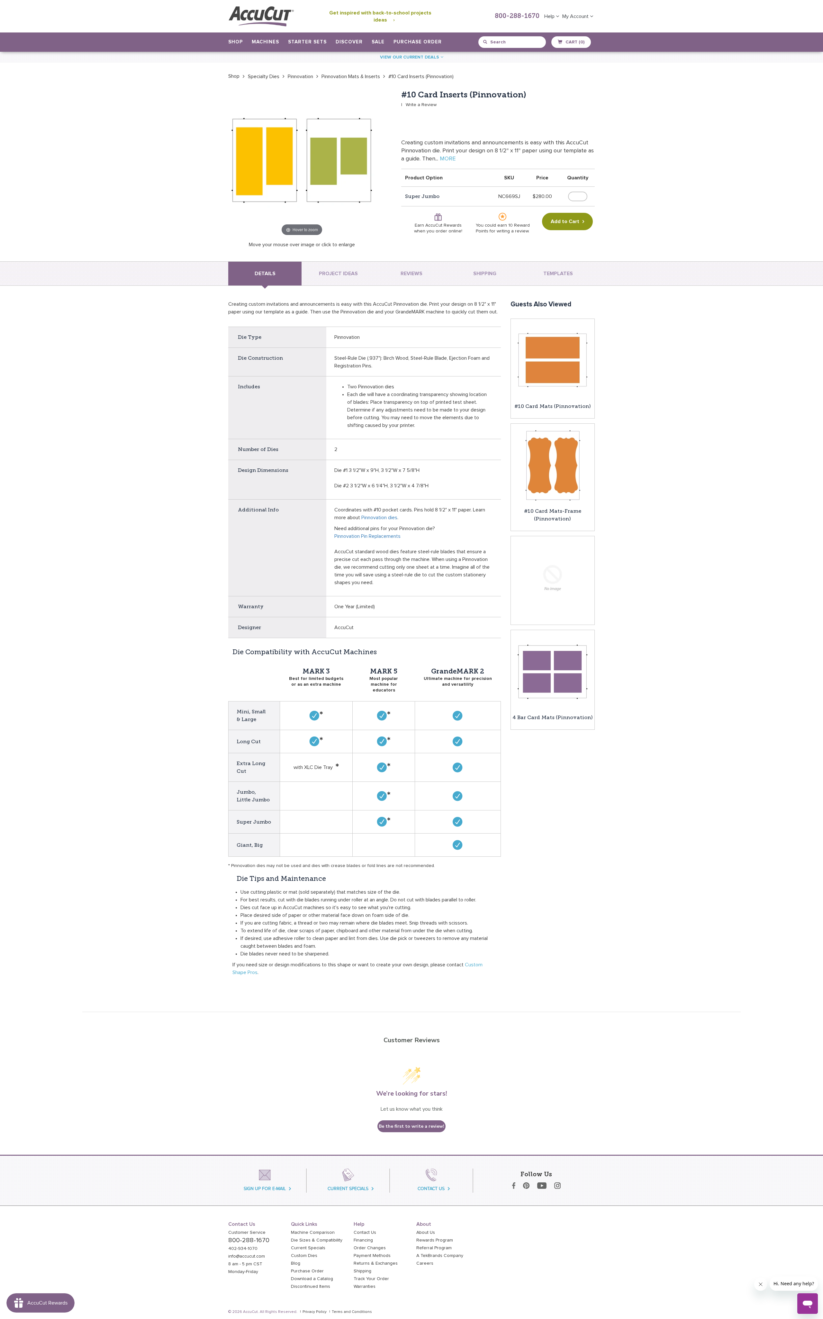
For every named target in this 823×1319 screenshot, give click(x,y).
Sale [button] (378, 42)
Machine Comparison (313, 1232)
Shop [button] (235, 42)
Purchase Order (417, 42)
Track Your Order (371, 1279)
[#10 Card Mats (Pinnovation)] (553, 360)
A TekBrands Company (439, 1255)
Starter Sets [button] (307, 42)
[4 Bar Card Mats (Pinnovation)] (553, 671)
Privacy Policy (315, 1312)
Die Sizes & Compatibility (316, 1240)
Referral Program (434, 1248)
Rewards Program (434, 1240)
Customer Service (247, 1232)
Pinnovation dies (379, 517)
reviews (411, 273)
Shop (234, 76)
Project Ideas (338, 273)
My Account (576, 16)
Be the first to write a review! (411, 1126)
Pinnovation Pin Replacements (367, 536)
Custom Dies (304, 1255)
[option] (234, 76)
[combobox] (512, 42)
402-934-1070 (243, 1248)
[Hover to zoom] (301, 163)
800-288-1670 (517, 16)
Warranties (364, 1286)
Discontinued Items (310, 1286)
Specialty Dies (263, 76)
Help (550, 16)
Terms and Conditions (352, 1312)
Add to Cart (565, 221)
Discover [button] (349, 42)
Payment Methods (372, 1255)
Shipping (362, 1271)
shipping (484, 273)
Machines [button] (265, 42)
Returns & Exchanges (376, 1263)
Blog (295, 1263)
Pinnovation (300, 76)
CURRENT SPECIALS (348, 1188)
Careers (424, 1263)
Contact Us (365, 1232)
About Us (425, 1232)
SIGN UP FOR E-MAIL (265, 1188)
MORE (448, 159)
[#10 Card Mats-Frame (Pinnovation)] (553, 465)
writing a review (513, 231)
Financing (363, 1240)
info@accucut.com (246, 1256)
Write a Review (421, 105)
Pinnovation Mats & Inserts (350, 76)
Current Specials (308, 1248)
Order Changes (370, 1248)
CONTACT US (431, 1188)
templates (558, 273)
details (265, 273)
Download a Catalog (312, 1279)
